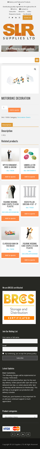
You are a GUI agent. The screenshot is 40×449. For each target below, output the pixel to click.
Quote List (27, 18)
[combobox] (20, 416)
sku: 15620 (30, 204)
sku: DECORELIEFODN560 (29, 248)
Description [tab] (6, 125)
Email (4, 345)
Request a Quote (15, 14)
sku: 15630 (10, 168)
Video (29, 11)
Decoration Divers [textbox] (19, 417)
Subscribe (12, 11)
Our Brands (27, 14)
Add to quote (14, 110)
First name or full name (10, 337)
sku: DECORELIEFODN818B (10, 206)
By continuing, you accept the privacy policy (20, 354)
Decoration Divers (23, 117)
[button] (37, 60)
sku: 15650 (10, 246)
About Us (21, 11)
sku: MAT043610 (30, 168)
